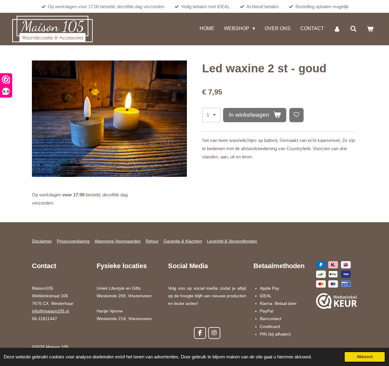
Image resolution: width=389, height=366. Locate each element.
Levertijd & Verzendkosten (232, 241)
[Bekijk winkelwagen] (370, 29)
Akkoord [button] (365, 356)
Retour (152, 241)
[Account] (337, 29)
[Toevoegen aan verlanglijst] (296, 115)
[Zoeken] (353, 29)
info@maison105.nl (50, 311)
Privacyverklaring (73, 241)
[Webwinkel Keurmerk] (336, 302)
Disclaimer (42, 241)
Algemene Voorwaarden (118, 241)
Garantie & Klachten (183, 241)
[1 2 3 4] (211, 115)
